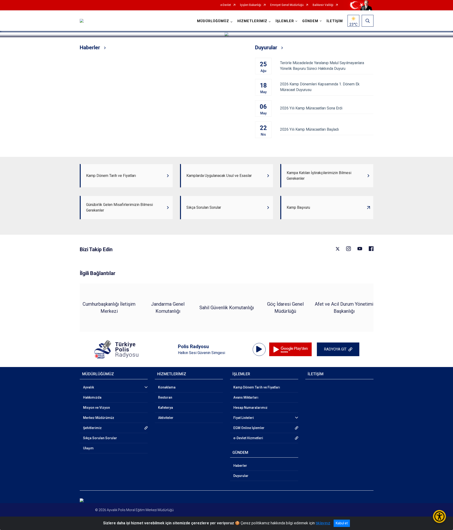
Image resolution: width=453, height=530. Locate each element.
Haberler (240, 465)
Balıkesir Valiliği (323, 5)
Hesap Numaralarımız (250, 407)
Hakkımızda (92, 397)
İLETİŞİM (335, 21)
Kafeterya (165, 407)
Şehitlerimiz (92, 428)
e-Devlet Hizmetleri (248, 438)
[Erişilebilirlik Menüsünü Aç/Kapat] (439, 516)
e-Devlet (225, 5)
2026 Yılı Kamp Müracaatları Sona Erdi (311, 108)
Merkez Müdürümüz (98, 418)
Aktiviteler (165, 418)
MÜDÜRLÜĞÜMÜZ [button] (213, 21)
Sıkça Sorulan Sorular (100, 438)
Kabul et (342, 523)
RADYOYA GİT (335, 349)
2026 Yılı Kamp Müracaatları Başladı (309, 129)
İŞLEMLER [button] (285, 21)
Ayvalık (88, 387)
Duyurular (240, 476)
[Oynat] (259, 349)
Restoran (165, 397)
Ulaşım (88, 448)
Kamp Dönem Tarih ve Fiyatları (256, 387)
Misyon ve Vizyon (96, 407)
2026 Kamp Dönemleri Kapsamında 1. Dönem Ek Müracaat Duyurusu (320, 87)
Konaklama (167, 387)
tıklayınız (323, 523)
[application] (259, 349)
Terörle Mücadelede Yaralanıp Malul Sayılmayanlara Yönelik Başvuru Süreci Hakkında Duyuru (322, 66)
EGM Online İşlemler (248, 428)
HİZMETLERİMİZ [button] (252, 21)
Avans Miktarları (245, 397)
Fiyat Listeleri (243, 418)
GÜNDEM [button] (310, 21)
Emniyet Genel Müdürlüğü (287, 5)
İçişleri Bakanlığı (250, 5)
